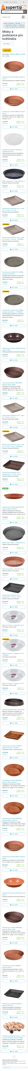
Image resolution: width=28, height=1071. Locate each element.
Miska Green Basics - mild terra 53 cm (13, 569)
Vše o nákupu (13, 2)
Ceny (20, 54)
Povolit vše (6, 1067)
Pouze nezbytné (14, 1067)
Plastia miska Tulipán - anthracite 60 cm (13, 542)
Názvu (4, 56)
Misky (7, 43)
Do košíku (14, 89)
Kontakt (6, 2)
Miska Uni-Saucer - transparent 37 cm (13, 683)
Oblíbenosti (12, 54)
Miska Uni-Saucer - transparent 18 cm (13, 625)
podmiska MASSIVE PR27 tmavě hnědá (13, 709)
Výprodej (7, 50)
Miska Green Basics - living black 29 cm (13, 181)
